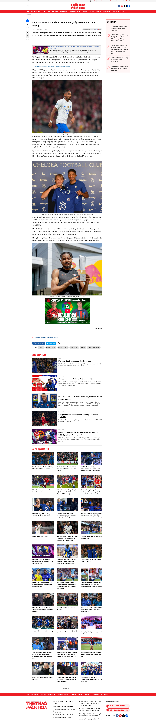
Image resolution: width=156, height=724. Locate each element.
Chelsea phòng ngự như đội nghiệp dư (67, 632)
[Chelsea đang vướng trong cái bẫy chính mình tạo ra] (91, 551)
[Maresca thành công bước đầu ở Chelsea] (44, 365)
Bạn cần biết (116, 11)
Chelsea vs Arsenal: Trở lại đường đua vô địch (76, 379)
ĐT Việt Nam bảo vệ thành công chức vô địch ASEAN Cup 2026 (119, 28)
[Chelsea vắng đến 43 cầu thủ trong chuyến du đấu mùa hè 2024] (91, 622)
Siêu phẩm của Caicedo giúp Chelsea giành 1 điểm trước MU (78, 416)
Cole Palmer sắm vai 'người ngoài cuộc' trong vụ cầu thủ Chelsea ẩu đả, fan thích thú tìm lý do (67, 492)
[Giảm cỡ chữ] (27, 38)
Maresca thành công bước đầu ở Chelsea (74, 361)
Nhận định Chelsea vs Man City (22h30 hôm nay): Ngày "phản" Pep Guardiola (42, 609)
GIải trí (98, 11)
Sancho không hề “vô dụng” (40, 536)
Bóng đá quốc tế (75, 11)
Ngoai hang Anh (63, 347)
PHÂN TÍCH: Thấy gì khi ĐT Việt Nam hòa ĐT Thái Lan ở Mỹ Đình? (119, 68)
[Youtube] (126, 0)
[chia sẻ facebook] (27, 24)
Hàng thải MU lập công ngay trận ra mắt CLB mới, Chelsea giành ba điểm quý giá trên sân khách (67, 538)
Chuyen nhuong (50, 347)
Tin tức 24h (46, 11)
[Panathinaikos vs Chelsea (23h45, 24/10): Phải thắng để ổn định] (43, 458)
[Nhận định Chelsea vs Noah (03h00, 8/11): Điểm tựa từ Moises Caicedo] (44, 401)
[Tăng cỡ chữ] (27, 32)
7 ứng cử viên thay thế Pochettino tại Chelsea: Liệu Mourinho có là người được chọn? (67, 679)
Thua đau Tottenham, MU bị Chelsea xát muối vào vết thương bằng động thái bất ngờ (66, 515)
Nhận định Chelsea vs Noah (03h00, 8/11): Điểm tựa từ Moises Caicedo (80, 398)
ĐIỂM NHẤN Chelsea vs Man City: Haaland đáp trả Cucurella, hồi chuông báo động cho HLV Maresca (91, 584)
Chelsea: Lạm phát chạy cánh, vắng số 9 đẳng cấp (91, 537)
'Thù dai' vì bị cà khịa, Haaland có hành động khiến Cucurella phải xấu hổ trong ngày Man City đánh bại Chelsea (66, 585)
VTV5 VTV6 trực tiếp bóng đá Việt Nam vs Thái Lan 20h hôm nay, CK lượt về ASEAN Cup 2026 (119, 38)
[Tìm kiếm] (27, 6)
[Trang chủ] (28, 11)
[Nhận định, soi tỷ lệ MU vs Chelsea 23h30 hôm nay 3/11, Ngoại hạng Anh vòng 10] (44, 436)
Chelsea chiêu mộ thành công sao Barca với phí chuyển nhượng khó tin (91, 654)
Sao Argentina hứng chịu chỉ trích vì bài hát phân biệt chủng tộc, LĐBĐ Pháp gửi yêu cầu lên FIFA (67, 654)
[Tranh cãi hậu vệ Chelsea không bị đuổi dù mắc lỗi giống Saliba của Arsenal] (67, 458)
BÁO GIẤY (93, 0)
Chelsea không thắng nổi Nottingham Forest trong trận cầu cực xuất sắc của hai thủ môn (91, 492)
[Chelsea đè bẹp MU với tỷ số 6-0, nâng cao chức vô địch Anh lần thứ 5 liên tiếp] (91, 668)
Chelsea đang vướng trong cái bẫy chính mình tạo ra (91, 560)
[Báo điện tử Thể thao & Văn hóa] (78, 6)
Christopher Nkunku (94, 347)
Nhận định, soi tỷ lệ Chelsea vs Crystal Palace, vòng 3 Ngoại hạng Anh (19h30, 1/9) (42, 561)
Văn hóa (84, 11)
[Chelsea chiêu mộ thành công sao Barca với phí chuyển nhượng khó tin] (91, 643)
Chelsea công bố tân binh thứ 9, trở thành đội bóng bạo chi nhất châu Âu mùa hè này (91, 609)
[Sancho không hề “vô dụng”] (43, 527)
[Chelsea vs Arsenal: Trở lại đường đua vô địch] (44, 383)
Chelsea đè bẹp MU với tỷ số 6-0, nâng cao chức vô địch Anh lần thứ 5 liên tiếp (91, 679)
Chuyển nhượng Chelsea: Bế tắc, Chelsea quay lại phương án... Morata (52, 66)
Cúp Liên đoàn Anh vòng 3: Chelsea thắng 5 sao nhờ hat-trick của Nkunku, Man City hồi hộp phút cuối (91, 515)
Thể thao (55, 11)
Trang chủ (28, 14)
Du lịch (92, 11)
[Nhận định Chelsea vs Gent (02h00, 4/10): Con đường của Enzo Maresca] (43, 504)
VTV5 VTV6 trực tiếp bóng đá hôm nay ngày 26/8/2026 (119, 59)
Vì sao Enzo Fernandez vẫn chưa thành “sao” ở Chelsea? (42, 491)
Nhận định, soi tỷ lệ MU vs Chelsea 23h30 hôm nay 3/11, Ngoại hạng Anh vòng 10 (78, 434)
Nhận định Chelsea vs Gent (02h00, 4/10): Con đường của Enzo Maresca (41, 515)
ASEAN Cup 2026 (35, 11)
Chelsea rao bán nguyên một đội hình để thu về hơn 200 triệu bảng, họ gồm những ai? (42, 584)
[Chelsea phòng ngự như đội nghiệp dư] (67, 622)
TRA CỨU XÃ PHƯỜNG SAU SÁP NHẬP (106, 0)
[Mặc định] (28, 35)
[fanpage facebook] (118, 6)
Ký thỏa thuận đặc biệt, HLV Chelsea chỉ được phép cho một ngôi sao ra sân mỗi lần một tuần (90, 468)
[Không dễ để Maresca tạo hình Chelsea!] (67, 599)
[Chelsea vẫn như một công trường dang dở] (43, 622)
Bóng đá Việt (64, 11)
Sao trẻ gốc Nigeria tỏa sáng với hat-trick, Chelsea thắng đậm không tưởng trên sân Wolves (66, 561)
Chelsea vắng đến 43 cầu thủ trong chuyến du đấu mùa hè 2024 (91, 632)
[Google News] (92, 29)
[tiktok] (125, 6)
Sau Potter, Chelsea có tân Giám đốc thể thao (46, 337)
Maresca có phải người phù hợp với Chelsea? (42, 678)
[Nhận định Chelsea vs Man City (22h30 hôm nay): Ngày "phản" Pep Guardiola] (43, 599)
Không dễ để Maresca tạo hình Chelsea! (66, 608)
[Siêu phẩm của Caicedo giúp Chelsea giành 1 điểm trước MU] (44, 418)
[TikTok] (129, 0)
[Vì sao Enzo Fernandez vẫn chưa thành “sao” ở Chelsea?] (43, 481)
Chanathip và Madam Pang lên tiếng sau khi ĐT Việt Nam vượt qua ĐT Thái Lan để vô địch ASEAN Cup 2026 (119, 49)
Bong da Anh (74, 347)
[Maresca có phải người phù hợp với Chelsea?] (43, 668)
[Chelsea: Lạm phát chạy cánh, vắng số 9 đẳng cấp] (91, 527)
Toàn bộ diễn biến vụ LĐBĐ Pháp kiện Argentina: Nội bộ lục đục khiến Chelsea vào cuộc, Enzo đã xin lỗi (42, 655)
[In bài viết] (27, 28)
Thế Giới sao (106, 11)
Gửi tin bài (119, 0)
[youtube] (122, 6)
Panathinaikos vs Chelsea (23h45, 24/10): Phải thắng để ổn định (42, 467)
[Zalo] (128, 6)
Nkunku (83, 347)
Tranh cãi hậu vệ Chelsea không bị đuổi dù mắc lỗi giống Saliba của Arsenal (67, 468)
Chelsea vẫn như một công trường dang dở (42, 632)
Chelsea (41, 347)
